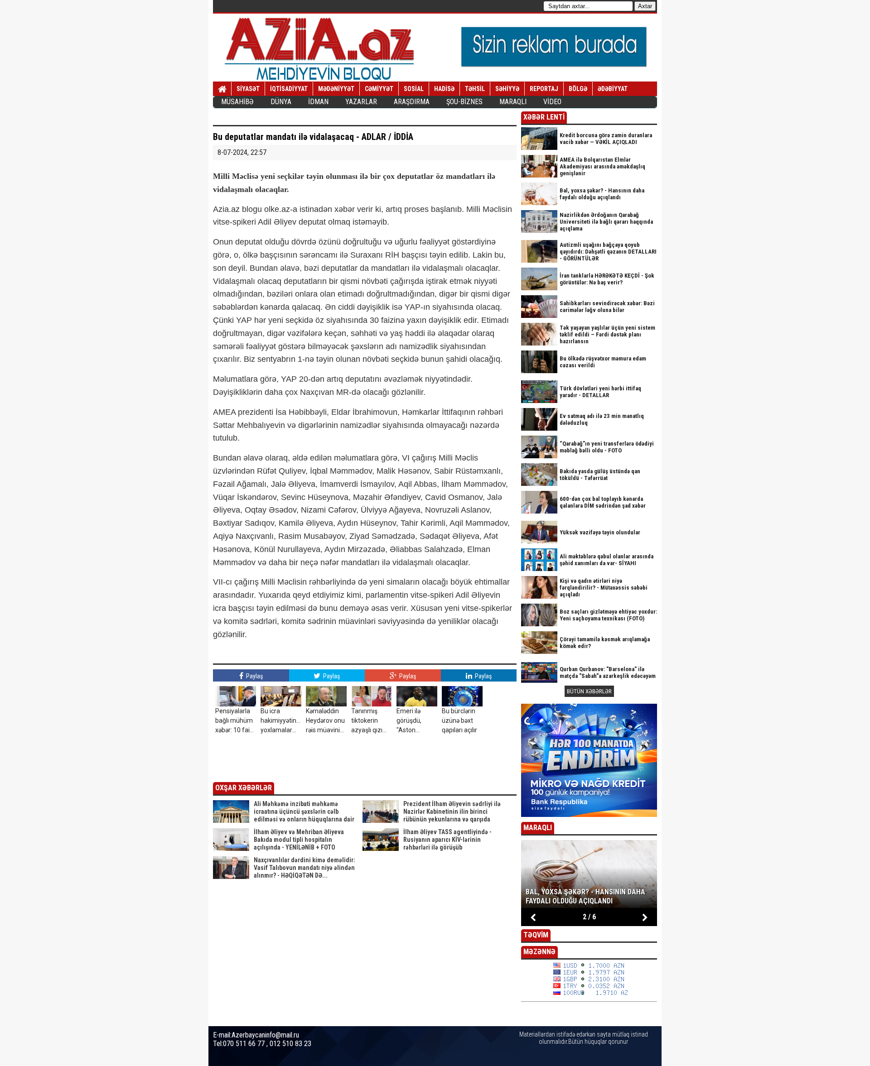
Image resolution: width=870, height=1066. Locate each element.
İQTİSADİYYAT (289, 88)
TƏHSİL (475, 88)
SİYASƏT (248, 88)
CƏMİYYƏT (379, 88)
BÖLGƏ (578, 88)
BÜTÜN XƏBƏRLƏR (589, 691)
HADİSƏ (444, 88)
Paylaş (254, 676)
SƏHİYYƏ (507, 88)
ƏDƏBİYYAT (613, 88)
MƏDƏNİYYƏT (336, 88)
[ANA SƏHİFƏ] (222, 89)
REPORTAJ (544, 88)
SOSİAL (414, 88)
